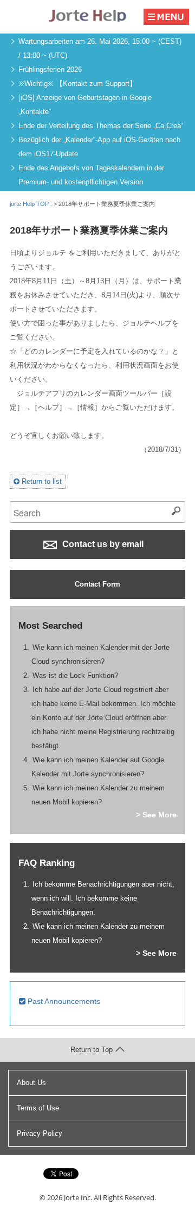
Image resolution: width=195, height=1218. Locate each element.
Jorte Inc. (78, 1197)
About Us (31, 1083)
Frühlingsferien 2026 (50, 69)
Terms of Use (38, 1108)
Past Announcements (62, 1001)
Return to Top (91, 1050)
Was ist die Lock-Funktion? (75, 675)
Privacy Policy (39, 1133)
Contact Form (97, 584)
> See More (156, 814)
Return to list (41, 481)
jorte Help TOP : (32, 204)
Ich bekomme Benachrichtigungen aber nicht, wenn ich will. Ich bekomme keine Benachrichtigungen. (103, 898)
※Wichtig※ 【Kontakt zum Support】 (77, 83)
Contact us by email (102, 544)
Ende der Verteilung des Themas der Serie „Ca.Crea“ (100, 126)
